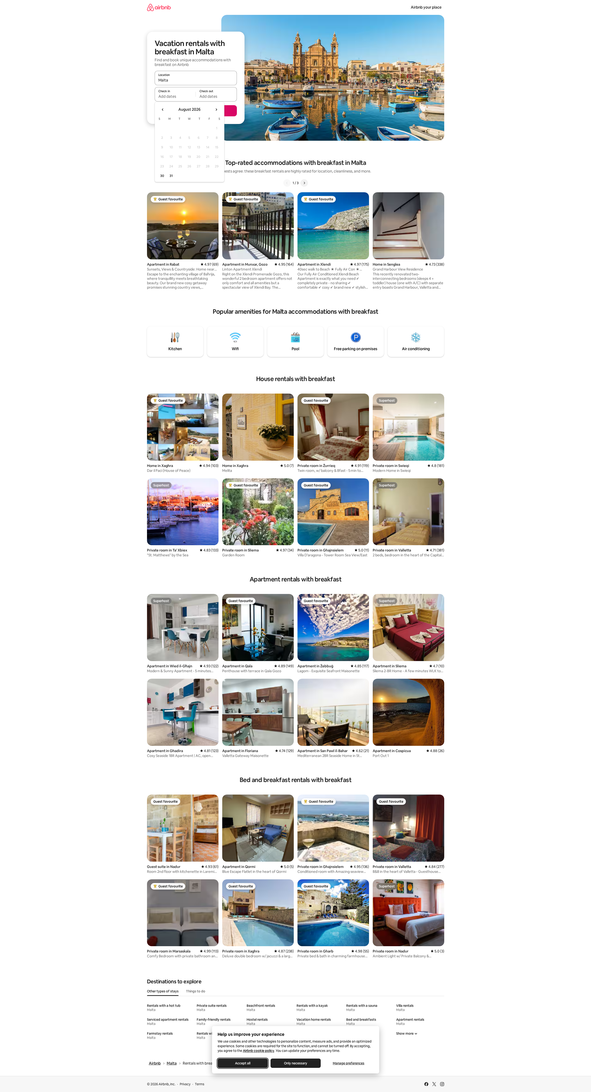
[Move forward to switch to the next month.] (216, 109)
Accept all (242, 1063)
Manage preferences (348, 1063)
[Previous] (287, 183)
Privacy (185, 1084)
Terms (199, 1084)
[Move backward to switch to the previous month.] (162, 109)
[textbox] (175, 96)
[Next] (304, 183)
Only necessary (295, 1063)
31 (171, 176)
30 (162, 176)
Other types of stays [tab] (163, 991)
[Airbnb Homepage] (159, 7)
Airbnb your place (426, 7)
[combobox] (195, 80)
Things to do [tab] (195, 991)
